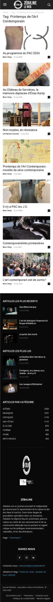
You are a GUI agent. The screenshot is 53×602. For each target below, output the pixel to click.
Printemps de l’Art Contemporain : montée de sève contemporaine (25, 168)
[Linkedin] (33, 557)
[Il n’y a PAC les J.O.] (26, 191)
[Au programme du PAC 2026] (26, 38)
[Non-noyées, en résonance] (26, 114)
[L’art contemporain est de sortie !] (26, 264)
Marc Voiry (7, 57)
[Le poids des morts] (10, 338)
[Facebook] (19, 557)
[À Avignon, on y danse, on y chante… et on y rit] (10, 374)
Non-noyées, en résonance (21, 130)
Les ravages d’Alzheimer (30, 384)
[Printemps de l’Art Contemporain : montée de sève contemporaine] (26, 151)
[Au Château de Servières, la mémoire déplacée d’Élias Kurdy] (26, 74)
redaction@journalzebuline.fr (32, 565)
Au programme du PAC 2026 (21, 53)
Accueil (5, 12)
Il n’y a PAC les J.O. (15, 206)
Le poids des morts (28, 334)
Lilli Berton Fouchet (11, 134)
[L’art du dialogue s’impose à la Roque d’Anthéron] (10, 324)
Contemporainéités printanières (23, 243)
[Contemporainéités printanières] (26, 228)
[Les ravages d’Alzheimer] (10, 388)
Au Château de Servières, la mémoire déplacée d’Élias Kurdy (24, 91)
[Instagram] (26, 557)
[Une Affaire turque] (10, 311)
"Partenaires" (15, 537)
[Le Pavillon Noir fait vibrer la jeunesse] (10, 361)
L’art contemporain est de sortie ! (24, 280)
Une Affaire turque (27, 307)
